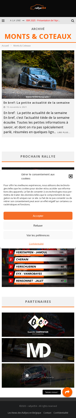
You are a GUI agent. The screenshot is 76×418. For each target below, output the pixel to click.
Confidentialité (36, 243)
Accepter (38, 215)
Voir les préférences (38, 235)
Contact (47, 412)
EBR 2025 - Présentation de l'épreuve (44, 20)
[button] (70, 176)
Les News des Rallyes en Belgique (24, 412)
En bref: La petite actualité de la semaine (37, 103)
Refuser (38, 225)
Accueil (5, 45)
